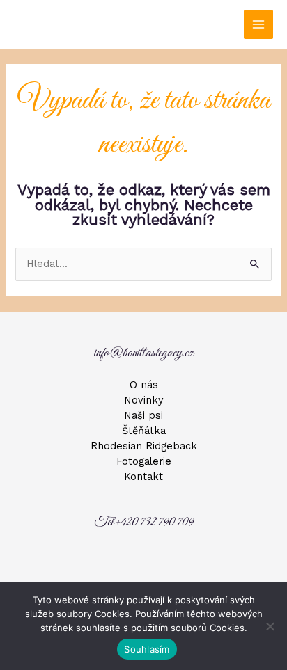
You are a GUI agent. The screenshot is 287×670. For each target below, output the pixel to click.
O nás (144, 384)
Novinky (144, 400)
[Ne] (270, 626)
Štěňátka (144, 430)
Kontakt (143, 476)
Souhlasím (146, 649)
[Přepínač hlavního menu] (258, 24)
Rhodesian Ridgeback (144, 446)
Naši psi (143, 415)
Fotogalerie (143, 461)
